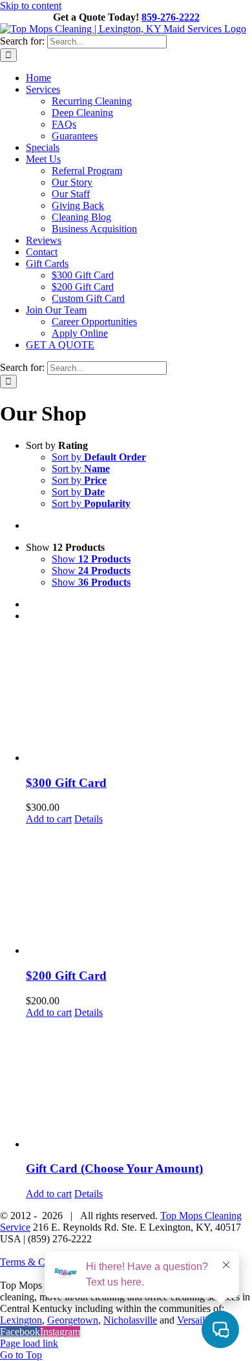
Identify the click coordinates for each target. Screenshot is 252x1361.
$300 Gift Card (66, 783)
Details (88, 818)
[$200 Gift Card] (139, 891)
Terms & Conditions (41, 1262)
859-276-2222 (171, 17)
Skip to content (30, 5)
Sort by (99, 457)
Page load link (29, 1343)
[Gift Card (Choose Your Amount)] (139, 1084)
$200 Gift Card (66, 975)
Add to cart (49, 818)
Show (91, 558)
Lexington (21, 1320)
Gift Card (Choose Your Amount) (114, 1168)
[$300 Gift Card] (139, 698)
